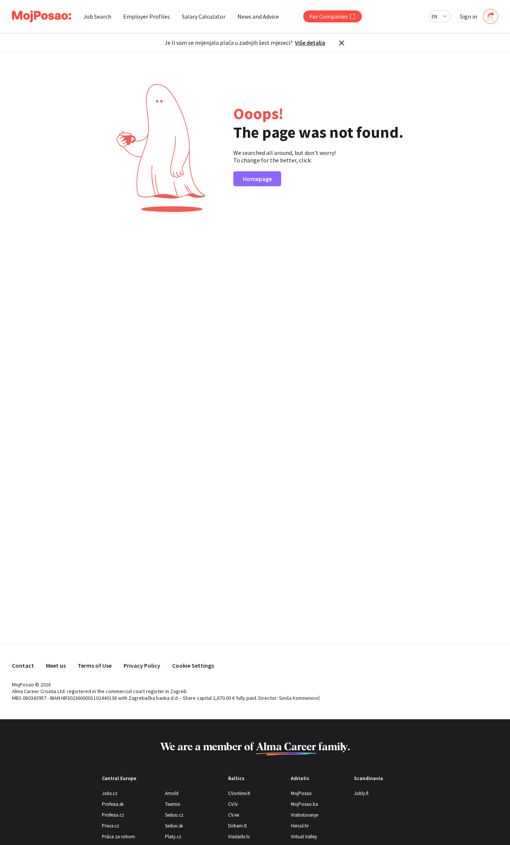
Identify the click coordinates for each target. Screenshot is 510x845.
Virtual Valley (304, 836)
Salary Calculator (204, 16)
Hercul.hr (300, 826)
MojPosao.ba (304, 804)
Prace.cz (110, 826)
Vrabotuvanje (304, 815)
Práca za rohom (118, 836)
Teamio (172, 804)
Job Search (97, 16)
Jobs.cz (109, 793)
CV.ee (233, 815)
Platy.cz (173, 836)
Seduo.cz (174, 815)
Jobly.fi (361, 793)
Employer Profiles (146, 16)
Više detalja (310, 42)
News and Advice (258, 16)
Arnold (171, 793)
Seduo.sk (174, 826)
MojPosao (301, 793)
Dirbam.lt (237, 826)
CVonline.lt (239, 793)
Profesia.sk (113, 804)
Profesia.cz (113, 815)
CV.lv (233, 804)
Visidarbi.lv (239, 836)
